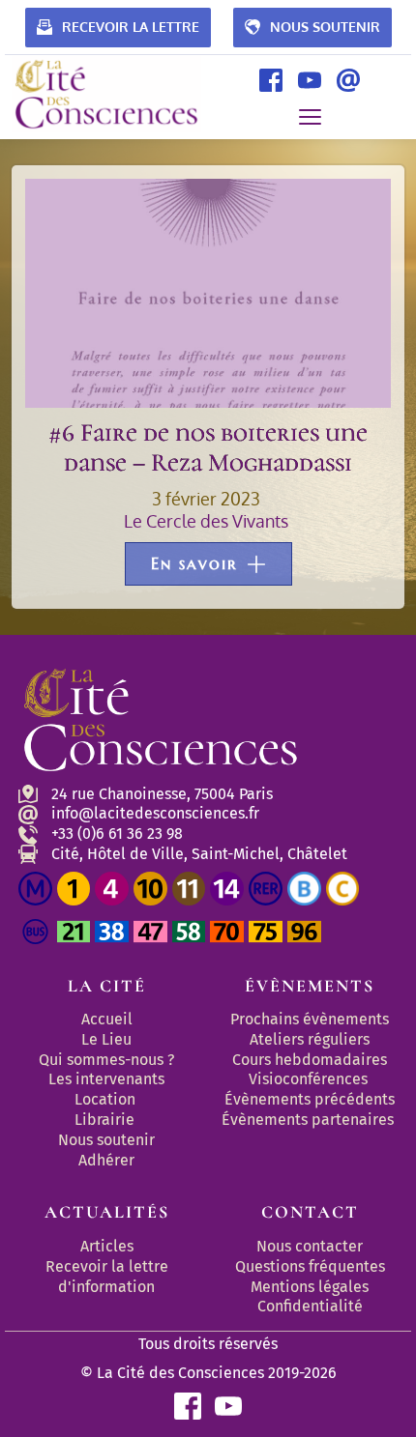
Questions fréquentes (310, 1266)
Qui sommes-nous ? (106, 1059)
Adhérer (106, 1160)
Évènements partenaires (310, 1119)
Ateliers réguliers (310, 1039)
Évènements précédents (309, 1099)
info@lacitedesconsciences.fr (155, 813)
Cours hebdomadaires (309, 1059)
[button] (310, 116)
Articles (107, 1246)
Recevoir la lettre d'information (108, 1276)
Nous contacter (309, 1246)
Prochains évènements (309, 1019)
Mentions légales (310, 1287)
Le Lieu (106, 1039)
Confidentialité (310, 1306)
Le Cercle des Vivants (206, 521)
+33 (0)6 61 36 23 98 (117, 833)
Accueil (107, 1019)
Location (104, 1099)
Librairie (104, 1119)
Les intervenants (106, 1079)
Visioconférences (308, 1079)
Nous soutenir (106, 1140)
